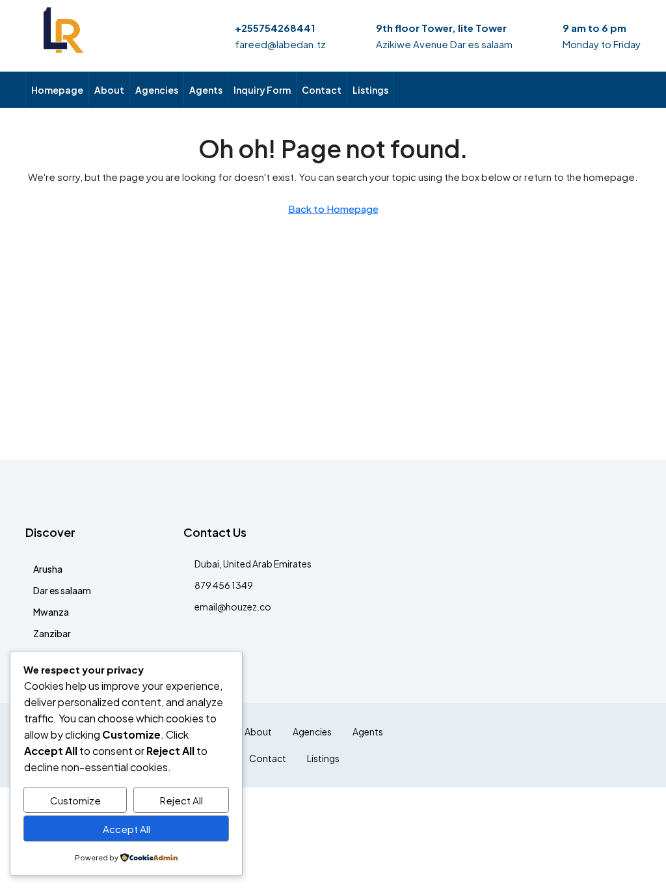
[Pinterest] (606, 745)
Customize (75, 800)
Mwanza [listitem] (51, 612)
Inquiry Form (262, 90)
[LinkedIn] (538, 745)
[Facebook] (470, 745)
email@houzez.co (232, 606)
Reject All (181, 800)
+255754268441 (275, 27)
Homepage (57, 90)
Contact (321, 90)
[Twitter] (492, 745)
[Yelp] (629, 745)
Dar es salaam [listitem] (62, 590)
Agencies (156, 90)
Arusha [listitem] (47, 569)
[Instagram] (515, 745)
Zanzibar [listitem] (52, 633)
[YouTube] (584, 745)
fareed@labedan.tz (280, 44)
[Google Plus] (561, 745)
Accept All (126, 829)
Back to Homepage (333, 208)
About (109, 90)
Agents (205, 90)
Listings (370, 90)
